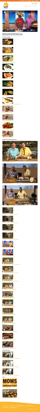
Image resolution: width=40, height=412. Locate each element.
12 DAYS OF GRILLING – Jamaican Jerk (8, 87)
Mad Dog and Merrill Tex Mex (7, 183)
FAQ (25, 0)
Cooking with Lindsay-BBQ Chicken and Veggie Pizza (11, 375)
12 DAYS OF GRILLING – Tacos (7, 45)
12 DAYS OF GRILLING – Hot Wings (8, 129)
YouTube (37, 1)
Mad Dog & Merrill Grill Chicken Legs (8, 256)
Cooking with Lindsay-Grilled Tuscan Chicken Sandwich (11, 358)
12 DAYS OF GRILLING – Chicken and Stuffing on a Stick (11, 104)
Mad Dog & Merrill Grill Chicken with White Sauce (10, 281)
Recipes (25, 6)
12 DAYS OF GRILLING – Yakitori (7, 70)
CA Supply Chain (13, 407)
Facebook (35, 1)
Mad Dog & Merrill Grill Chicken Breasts (8, 247)
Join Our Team (12, 405)
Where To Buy (22, 0)
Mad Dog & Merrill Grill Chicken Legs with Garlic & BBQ (11, 264)
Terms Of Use (6, 407)
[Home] (6, 5)
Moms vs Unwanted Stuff (6, 387)
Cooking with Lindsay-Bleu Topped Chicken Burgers (10, 366)
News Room (29, 0)
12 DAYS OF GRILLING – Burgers (7, 137)
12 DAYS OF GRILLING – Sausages (8, 120)
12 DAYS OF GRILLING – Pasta (7, 53)
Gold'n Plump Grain (20, 405)
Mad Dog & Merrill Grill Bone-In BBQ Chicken (9, 331)
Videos (33, 0)
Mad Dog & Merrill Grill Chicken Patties (8, 306)
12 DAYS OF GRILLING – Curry (7, 95)
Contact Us (5, 405)
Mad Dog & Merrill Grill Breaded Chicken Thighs (10, 222)
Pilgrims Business (29, 405)
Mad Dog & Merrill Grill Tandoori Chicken (9, 348)
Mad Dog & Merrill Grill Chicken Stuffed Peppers (10, 272)
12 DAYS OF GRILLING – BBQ (7, 112)
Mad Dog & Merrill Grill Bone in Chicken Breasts (10, 214)
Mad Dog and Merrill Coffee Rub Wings (8, 205)
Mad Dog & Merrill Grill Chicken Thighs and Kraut (10, 239)
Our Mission (34, 6)
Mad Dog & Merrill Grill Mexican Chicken (9, 314)
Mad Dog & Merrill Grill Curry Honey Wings (9, 289)
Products (29, 6)
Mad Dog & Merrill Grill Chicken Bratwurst (9, 339)
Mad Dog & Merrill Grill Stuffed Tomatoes (9, 323)
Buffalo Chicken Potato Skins (7, 398)
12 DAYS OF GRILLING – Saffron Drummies (9, 62)
